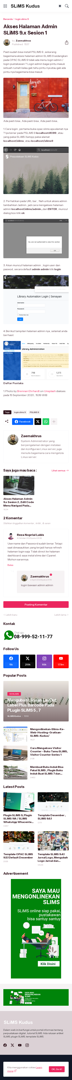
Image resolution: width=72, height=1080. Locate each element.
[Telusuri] (67, 6)
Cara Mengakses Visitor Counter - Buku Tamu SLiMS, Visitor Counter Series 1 (49, 751)
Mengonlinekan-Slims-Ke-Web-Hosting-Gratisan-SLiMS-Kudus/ (47, 732)
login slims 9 (22, 19)
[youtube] (19, 1045)
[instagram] (27, 1045)
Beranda (8, 19)
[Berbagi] (65, 42)
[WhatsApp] (46, 421)
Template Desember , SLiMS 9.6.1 (51, 816)
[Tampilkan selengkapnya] (54, 421)
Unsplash (50, 391)
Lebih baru (11, 614)
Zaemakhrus (39, 576)
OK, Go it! (57, 1069)
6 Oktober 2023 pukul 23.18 (29, 538)
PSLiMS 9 (34, 412)
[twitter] (12, 1045)
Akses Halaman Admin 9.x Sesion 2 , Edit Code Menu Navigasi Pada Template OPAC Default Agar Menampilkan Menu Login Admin (18, 502)
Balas (10, 565)
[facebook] (5, 1045)
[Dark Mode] (60, 6)
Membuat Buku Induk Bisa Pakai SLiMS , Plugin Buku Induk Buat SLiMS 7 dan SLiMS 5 (46, 770)
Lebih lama (60, 614)
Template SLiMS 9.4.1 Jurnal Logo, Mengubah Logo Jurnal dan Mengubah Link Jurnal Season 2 (53, 857)
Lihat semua (58, 470)
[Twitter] (37, 421)
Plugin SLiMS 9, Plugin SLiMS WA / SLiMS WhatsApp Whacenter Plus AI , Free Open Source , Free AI (18, 818)
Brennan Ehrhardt (28, 391)
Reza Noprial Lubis (30, 535)
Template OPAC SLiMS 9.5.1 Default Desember (18, 855)
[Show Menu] (5, 6)
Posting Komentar (36, 604)
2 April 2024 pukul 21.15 (41, 579)
